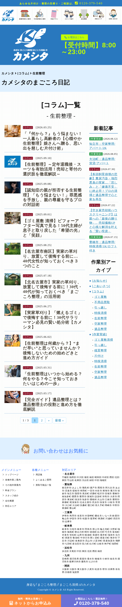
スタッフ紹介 (12, 496)
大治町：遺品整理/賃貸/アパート (102, 161)
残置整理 (100, 350)
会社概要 (9, 501)
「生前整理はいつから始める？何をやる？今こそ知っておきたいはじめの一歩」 (52, 379)
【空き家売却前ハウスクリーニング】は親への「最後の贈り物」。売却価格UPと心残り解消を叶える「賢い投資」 (103, 221)
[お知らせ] (99, 280)
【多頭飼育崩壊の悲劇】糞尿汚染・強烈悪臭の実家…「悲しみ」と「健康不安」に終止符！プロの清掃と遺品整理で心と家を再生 (103, 187)
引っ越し (100, 307)
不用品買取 (102, 302)
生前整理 (100, 318)
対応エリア (10, 506)
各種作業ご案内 (13, 480)
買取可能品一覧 (43, 485)
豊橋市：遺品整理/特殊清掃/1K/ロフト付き (103, 246)
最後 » (59, 420)
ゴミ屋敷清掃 (103, 339)
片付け (99, 355)
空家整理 (100, 323)
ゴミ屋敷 (100, 296)
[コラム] (28, 127)
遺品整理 (100, 329)
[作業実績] (96, 139)
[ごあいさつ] (101, 286)
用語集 (39, 475)
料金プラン (10, 490)
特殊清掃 (100, 313)
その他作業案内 (13, 485)
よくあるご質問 (43, 480)
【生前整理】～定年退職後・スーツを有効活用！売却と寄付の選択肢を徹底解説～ (52, 169)
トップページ (12, 475)
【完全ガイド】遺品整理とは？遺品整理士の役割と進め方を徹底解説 (52, 404)
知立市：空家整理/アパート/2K (102, 146)
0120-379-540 (90, 3)
